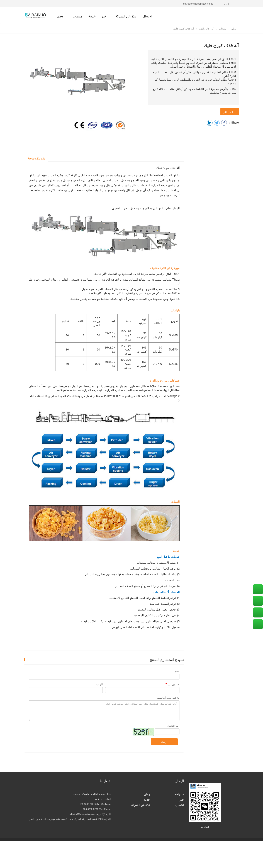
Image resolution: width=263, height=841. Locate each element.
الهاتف (99, 684)
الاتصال (147, 16)
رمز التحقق (173, 725)
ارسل (164, 742)
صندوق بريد (173, 684)
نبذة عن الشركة (126, 16)
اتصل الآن (228, 112)
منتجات (77, 16)
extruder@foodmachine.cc (197, 3)
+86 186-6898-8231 (89, 803)
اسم (177, 671)
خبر (104, 16)
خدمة (92, 16)
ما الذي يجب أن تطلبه (168, 697)
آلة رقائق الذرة (206, 28)
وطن (60, 16)
